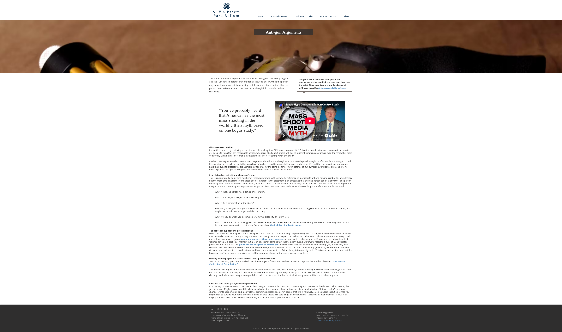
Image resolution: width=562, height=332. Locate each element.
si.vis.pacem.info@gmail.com (332, 88)
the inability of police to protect (286, 225)
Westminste (339, 261)
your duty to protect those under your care (263, 239)
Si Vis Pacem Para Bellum (226, 14)
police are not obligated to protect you (259, 244)
